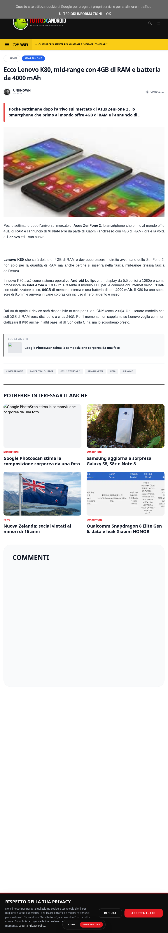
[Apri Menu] (7, 44)
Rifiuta (110, 913)
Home (11, 58)
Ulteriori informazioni (80, 14)
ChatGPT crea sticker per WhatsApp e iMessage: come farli (72, 44)
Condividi (157, 91)
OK (108, 14)
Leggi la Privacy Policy (32, 926)
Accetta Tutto (143, 913)
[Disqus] (84, 623)
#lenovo (127, 371)
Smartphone (33, 58)
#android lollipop (41, 371)
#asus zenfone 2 (70, 371)
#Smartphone (14, 371)
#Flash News (95, 371)
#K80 (113, 371)
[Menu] (159, 23)
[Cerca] (150, 23)
